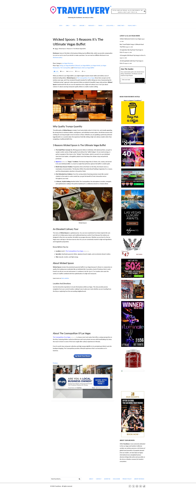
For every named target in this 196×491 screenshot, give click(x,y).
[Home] (53, 48)
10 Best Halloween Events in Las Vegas (130, 39)
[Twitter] (133, 486)
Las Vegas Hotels (95, 65)
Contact (99, 479)
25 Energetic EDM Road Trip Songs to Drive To (132, 55)
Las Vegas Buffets (85, 65)
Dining (61, 65)
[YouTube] (140, 486)
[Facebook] (129, 486)
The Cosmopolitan (65, 68)
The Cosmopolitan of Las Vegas (85, 78)
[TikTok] (144, 486)
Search (79, 479)
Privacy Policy (127, 479)
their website (65, 278)
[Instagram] (137, 486)
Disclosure (116, 479)
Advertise (107, 479)
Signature (58, 161)
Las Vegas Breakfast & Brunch (72, 65)
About (91, 479)
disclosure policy (57, 57)
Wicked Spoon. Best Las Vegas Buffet (84, 68)
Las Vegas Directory (67, 63)
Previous (55, 363)
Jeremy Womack (139, 479)
